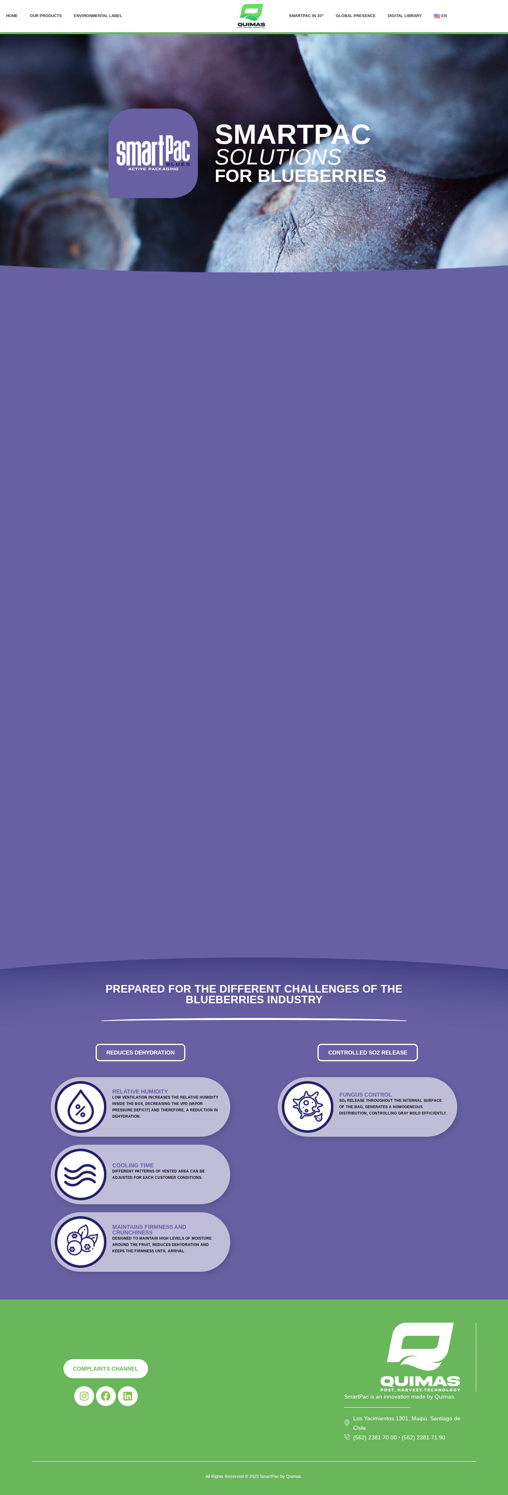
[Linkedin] (128, 1396)
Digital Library (405, 16)
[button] (140, 1052)
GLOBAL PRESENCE (356, 16)
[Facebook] (106, 1396)
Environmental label (98, 16)
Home (12, 16)
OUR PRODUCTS (46, 16)
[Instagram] (84, 1396)
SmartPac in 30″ (306, 16)
